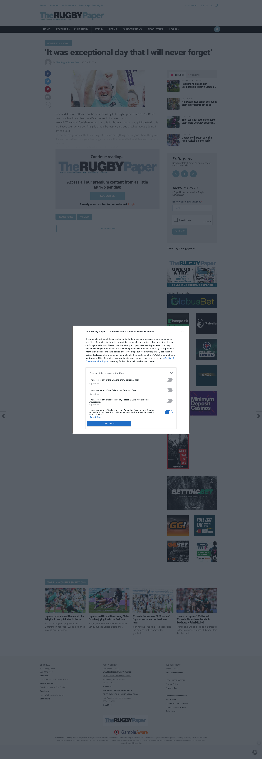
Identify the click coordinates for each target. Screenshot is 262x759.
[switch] (169, 380)
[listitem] (131, 373)
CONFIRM (109, 423)
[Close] (183, 332)
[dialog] (131, 379)
